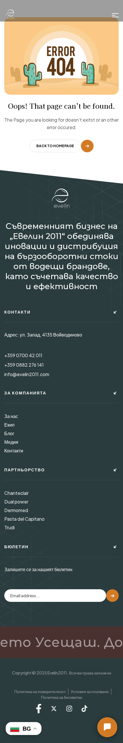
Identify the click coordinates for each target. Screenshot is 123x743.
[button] (107, 727)
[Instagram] (69, 708)
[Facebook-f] (38, 708)
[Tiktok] (84, 708)
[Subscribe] (112, 595)
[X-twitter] (54, 708)
